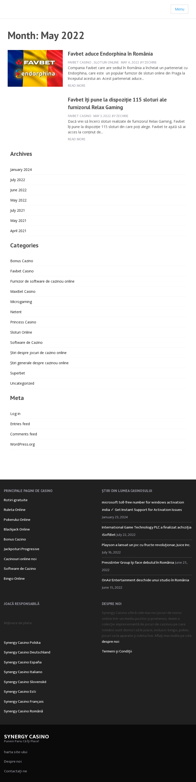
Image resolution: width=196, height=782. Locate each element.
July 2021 (17, 210)
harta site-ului (15, 752)
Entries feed (20, 423)
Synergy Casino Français (24, 701)
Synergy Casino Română (23, 711)
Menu (179, 9)
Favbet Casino (79, 62)
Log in (15, 413)
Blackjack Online (17, 529)
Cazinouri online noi (20, 559)
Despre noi (13, 761)
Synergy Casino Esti (20, 691)
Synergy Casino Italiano (23, 672)
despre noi (110, 641)
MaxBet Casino (22, 291)
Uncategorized (22, 383)
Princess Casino (23, 322)
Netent (16, 311)
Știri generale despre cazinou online (39, 362)
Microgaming (21, 301)
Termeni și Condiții (117, 651)
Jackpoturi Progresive (21, 549)
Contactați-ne (15, 771)
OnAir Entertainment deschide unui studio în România (145, 580)
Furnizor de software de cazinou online (42, 281)
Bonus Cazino (21, 260)
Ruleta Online (15, 510)
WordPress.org (22, 444)
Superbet (17, 373)
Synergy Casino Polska (22, 642)
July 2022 (17, 179)
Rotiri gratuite (16, 500)
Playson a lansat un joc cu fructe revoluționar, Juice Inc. (146, 545)
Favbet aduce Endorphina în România (110, 53)
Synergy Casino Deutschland (27, 652)
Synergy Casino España (23, 662)
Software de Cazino (26, 342)
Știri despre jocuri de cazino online (38, 352)
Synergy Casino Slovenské (25, 682)
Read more (76, 86)
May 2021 (18, 220)
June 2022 (18, 189)
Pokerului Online (17, 519)
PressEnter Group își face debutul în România (138, 562)
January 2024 (21, 169)
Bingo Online (14, 578)
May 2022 (18, 200)
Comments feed (23, 434)
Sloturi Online (106, 62)
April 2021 (18, 230)
